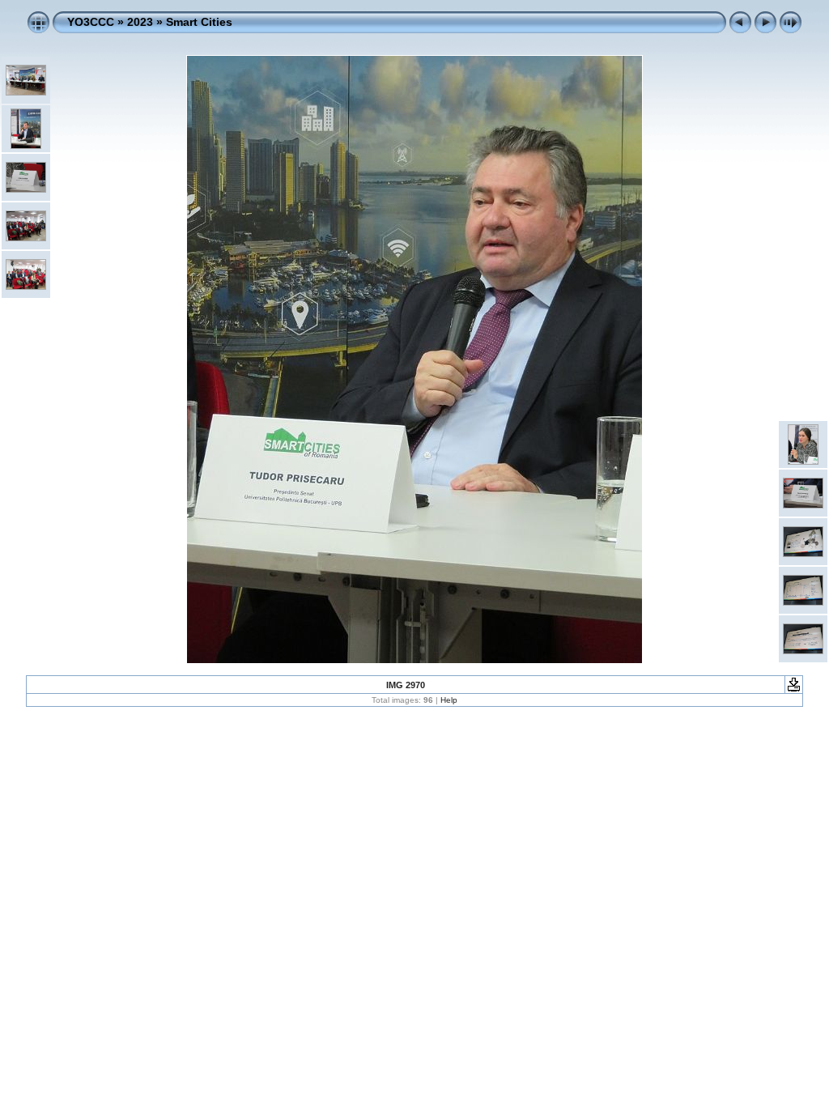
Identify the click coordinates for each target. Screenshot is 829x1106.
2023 (140, 21)
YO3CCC (90, 21)
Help (448, 700)
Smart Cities (199, 21)
